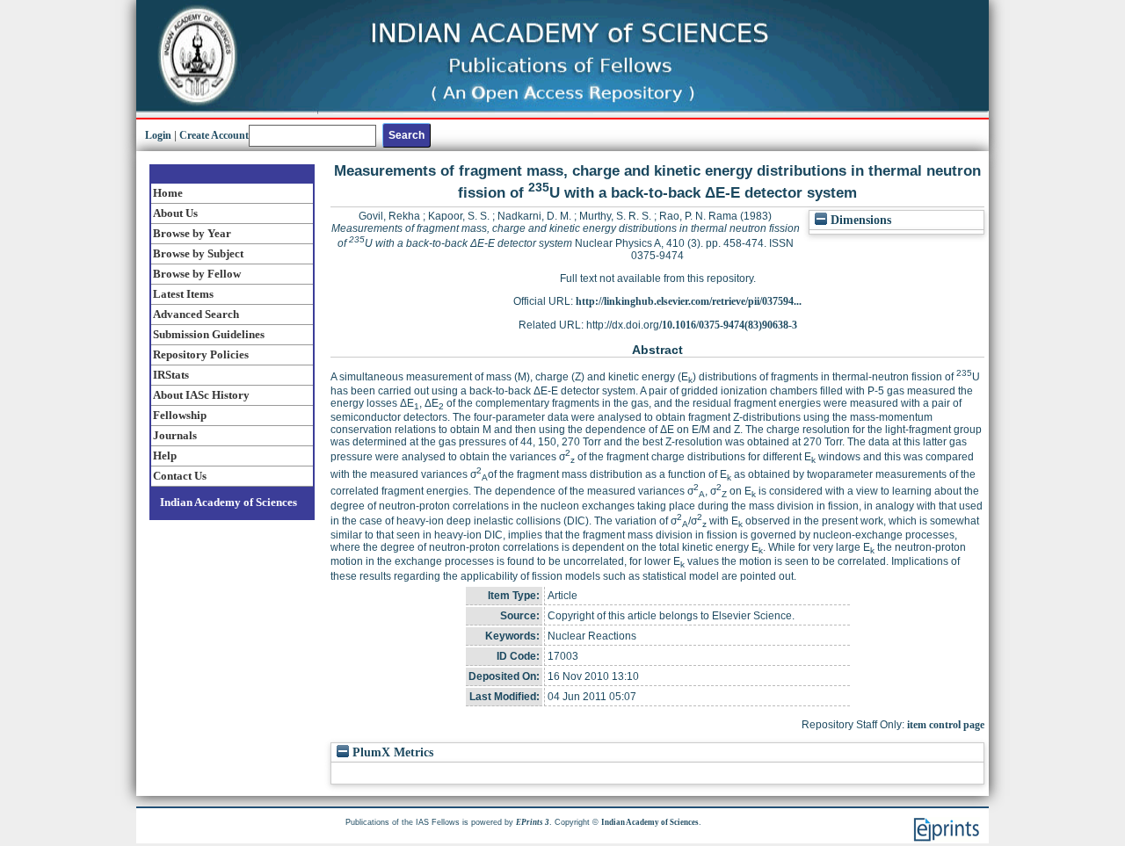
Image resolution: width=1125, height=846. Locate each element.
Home (168, 192)
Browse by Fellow (197, 273)
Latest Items (183, 293)
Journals (175, 435)
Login (158, 135)
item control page (945, 725)
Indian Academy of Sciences (228, 502)
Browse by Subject (198, 253)
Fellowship (180, 415)
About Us (175, 213)
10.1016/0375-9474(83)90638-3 (729, 325)
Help (165, 455)
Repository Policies (201, 354)
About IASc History (201, 394)
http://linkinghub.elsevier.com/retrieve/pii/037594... (689, 301)
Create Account (214, 135)
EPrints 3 (532, 822)
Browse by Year (192, 233)
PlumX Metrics (391, 752)
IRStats (171, 374)
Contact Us (180, 475)
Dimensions (859, 220)
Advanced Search (196, 314)
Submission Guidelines (209, 334)
